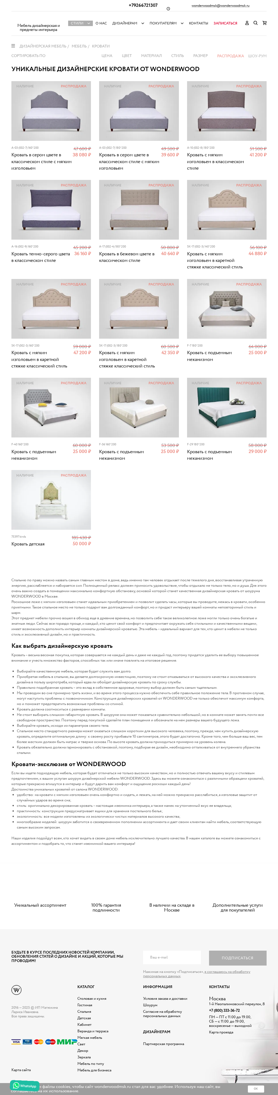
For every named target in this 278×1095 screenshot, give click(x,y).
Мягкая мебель (89, 1037)
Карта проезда (221, 1032)
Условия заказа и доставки (165, 998)
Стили (77, 23)
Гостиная (84, 1005)
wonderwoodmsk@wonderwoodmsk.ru (220, 6)
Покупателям (163, 23)
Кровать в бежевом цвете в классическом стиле (126, 257)
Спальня (84, 1011)
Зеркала (84, 1057)
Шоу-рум (257, 56)
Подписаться (238, 958)
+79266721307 (143, 5)
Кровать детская (28, 544)
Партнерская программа (163, 1044)
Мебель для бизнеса (94, 1070)
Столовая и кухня (91, 998)
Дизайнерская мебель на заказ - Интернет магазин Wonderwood (38, 19)
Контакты (198, 23)
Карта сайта (21, 1070)
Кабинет (84, 1024)
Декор (82, 1050)
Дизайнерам (124, 23)
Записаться (225, 23)
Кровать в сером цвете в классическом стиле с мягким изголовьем (41, 162)
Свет (81, 1044)
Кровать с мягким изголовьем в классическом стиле (215, 162)
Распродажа (230, 56)
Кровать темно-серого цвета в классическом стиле (40, 257)
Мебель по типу (90, 1064)
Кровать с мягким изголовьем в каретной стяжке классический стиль (215, 261)
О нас (101, 23)
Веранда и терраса (92, 1031)
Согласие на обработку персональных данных (162, 1014)
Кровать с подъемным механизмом (209, 356)
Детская (84, 1018)
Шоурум (150, 1005)
